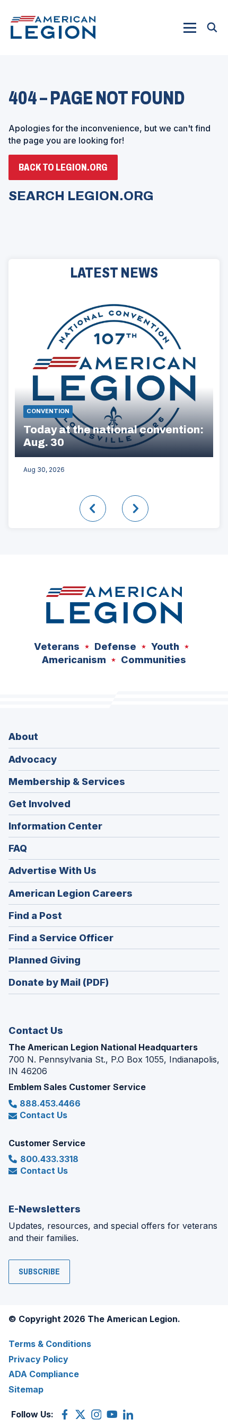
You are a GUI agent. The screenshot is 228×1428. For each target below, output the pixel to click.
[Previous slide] (93, 508)
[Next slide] (135, 508)
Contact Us (43, 1115)
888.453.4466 (50, 1103)
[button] (189, 27)
